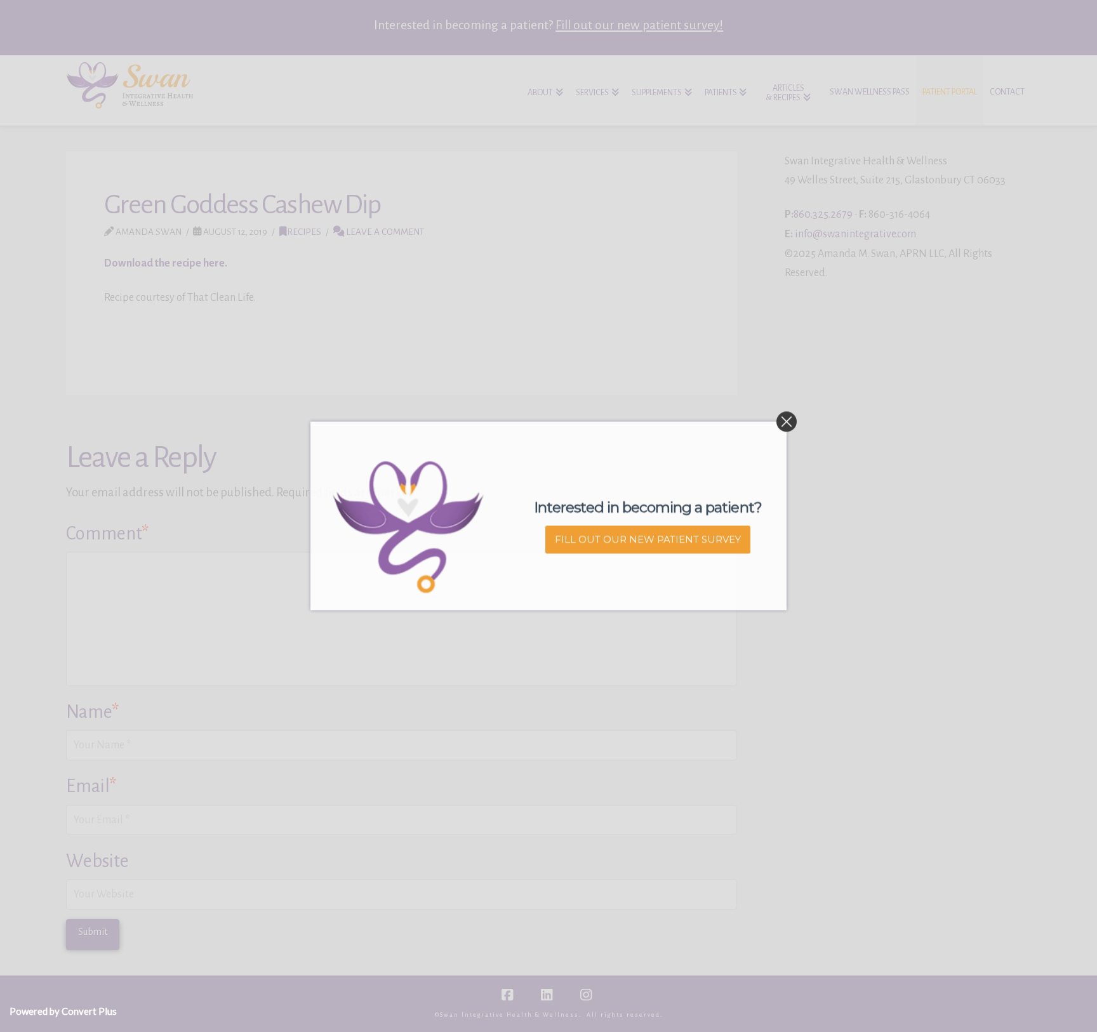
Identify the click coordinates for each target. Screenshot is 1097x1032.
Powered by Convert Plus (63, 1011)
